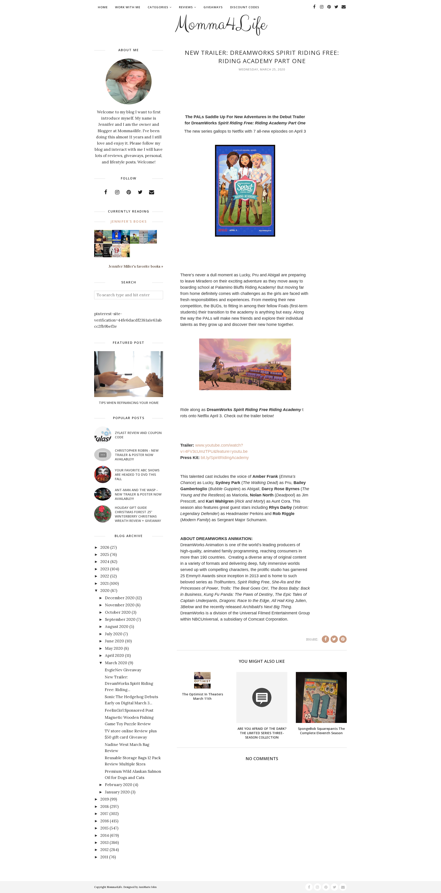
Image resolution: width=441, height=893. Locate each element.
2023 (104, 568)
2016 (104, 820)
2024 (104, 561)
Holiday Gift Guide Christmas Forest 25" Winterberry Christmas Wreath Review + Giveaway (138, 514)
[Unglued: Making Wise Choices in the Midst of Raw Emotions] (134, 242)
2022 (104, 576)
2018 (104, 806)
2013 (104, 842)
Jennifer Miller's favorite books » (136, 266)
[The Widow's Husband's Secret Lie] (125, 242)
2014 (104, 835)
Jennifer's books (128, 221)
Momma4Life (220, 24)
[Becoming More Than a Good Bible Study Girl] (98, 255)
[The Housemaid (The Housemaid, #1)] (116, 242)
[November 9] (116, 256)
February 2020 (118, 784)
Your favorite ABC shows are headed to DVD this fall (137, 474)
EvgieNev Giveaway (123, 669)
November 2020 (120, 604)
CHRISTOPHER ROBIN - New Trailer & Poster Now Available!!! (136, 454)
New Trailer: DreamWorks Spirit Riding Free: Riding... (129, 683)
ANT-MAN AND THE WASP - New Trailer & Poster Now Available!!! (138, 494)
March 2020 (116, 662)
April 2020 (114, 655)
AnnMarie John (148, 887)
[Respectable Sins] (98, 241)
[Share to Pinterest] (343, 639)
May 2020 (114, 648)
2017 (104, 813)
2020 (105, 590)
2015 (104, 828)
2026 (104, 547)
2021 (104, 583)
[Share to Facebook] (325, 639)
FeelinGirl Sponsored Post (129, 710)
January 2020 (117, 792)
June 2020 (114, 641)
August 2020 (116, 626)
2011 (104, 856)
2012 (104, 849)
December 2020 (120, 597)
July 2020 (113, 633)
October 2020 (118, 612)
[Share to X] (334, 639)
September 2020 (120, 619)
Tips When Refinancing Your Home (129, 402)
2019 (104, 799)
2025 (104, 554)
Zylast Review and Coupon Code (138, 435)
